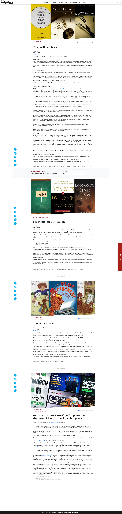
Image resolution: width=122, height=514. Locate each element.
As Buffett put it (59, 448)
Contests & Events (75, 2)
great (81, 166)
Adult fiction (37, 165)
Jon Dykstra (38, 41)
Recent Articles (63, 268)
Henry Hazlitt (87, 166)
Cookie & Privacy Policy (73, 512)
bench (57, 269)
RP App (47, 478)
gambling (45, 479)
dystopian (54, 166)
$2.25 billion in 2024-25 (41, 440)
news (56, 479)
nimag (81, 269)
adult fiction (40, 166)
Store (66, 2)
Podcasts (53, 2)
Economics (60, 166)
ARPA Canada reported (53, 422)
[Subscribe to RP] (15, 165)
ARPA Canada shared (47, 455)
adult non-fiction (50, 269)
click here (56, 265)
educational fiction (68, 166)
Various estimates (36, 446)
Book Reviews (45, 165)
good (53, 361)
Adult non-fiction (38, 268)
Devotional (61, 2)
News (34, 478)
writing (61, 361)
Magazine (45, 2)
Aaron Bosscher (40, 215)
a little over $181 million (46, 434)
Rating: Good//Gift (38, 54)
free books (77, 166)
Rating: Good (36, 330)
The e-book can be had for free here (41, 148)
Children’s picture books (48, 360)
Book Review (48, 166)
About (84, 2)
